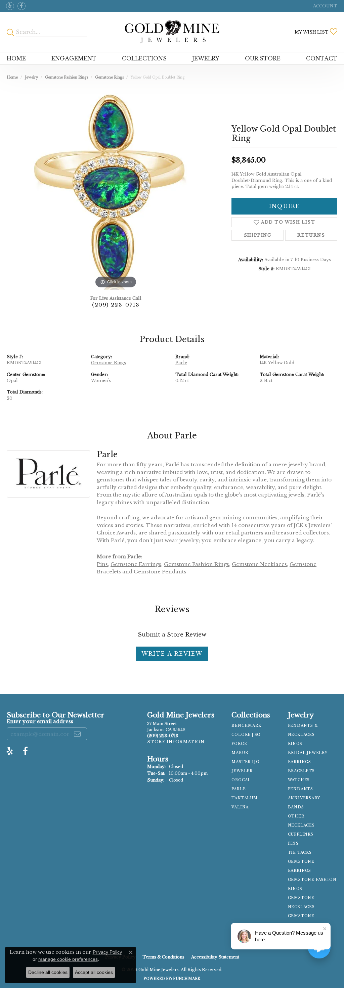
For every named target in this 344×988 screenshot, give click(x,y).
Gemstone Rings (109, 77)
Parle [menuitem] (238, 789)
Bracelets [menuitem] (301, 771)
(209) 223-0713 (115, 304)
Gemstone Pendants (160, 571)
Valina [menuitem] (240, 807)
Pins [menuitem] (293, 843)
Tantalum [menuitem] (244, 798)
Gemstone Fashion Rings (66, 77)
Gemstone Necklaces (259, 564)
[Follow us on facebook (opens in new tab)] (21, 6)
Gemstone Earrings (136, 564)
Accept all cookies (94, 972)
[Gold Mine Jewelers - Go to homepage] (172, 32)
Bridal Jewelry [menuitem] (308, 753)
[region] (116, 189)
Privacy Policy (107, 952)
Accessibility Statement (215, 956)
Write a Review (172, 653)
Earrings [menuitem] (299, 762)
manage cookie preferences (68, 959)
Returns (311, 235)
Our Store (263, 58)
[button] (324, 6)
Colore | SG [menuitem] (245, 735)
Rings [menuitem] (295, 744)
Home (16, 58)
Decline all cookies (48, 972)
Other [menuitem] (296, 816)
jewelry (31, 77)
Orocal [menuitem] (241, 780)
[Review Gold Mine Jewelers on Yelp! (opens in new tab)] (10, 6)
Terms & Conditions (163, 956)
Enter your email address (40, 721)
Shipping (257, 235)
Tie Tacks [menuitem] (300, 852)
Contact (321, 58)
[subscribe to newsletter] (78, 734)
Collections (144, 58)
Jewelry (205, 58)
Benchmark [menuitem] (246, 725)
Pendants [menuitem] (300, 789)
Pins (102, 564)
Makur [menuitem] (239, 753)
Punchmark (186, 979)
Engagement (73, 58)
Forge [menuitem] (239, 744)
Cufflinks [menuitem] (300, 834)
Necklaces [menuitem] (301, 825)
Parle (181, 362)
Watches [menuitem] (299, 780)
